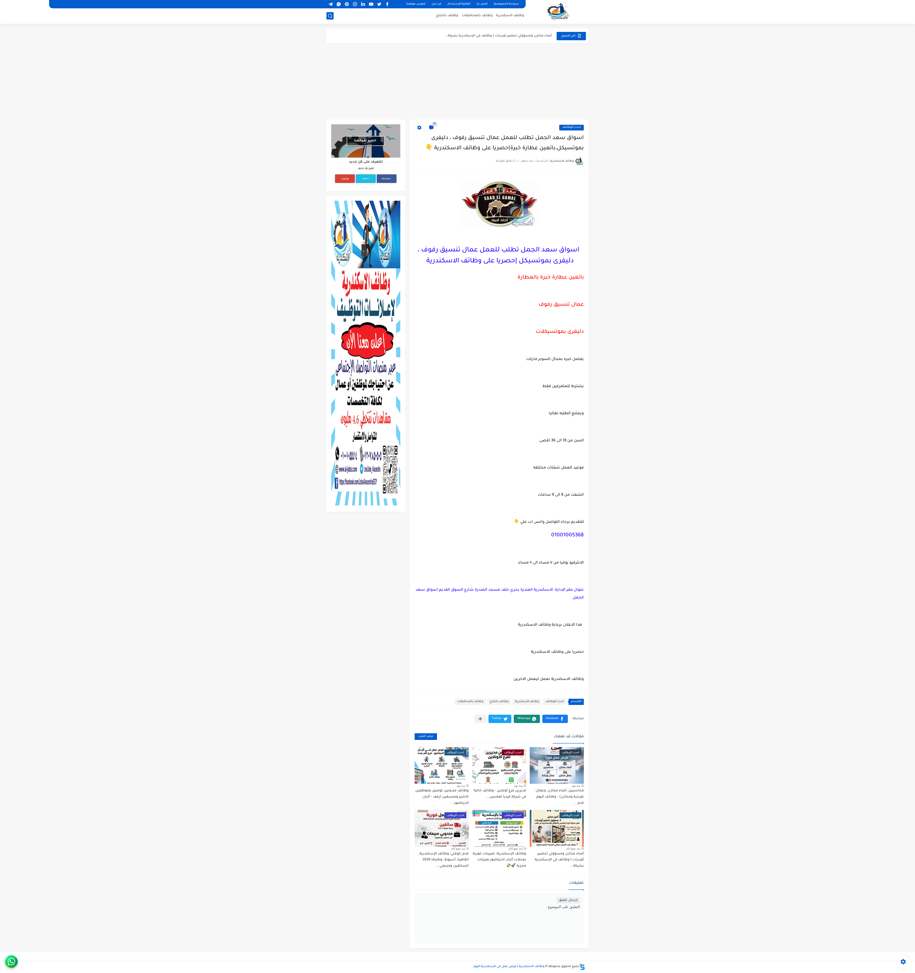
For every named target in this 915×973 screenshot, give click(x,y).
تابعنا (365, 178)
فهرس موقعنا (415, 4)
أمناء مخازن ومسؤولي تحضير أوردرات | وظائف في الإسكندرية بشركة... (498, 32)
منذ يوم (576, 785)
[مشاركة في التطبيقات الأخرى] (480, 719)
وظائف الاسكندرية (510, 15)
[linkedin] (363, 4)
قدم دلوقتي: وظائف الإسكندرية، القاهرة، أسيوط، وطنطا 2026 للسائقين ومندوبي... (444, 860)
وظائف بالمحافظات (477, 15)
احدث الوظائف (571, 127)
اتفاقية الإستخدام (458, 4)
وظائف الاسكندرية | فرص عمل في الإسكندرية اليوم (508, 966)
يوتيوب (345, 178)
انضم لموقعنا (365, 141)
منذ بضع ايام (573, 848)
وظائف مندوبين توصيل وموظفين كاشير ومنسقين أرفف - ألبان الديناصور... (442, 797)
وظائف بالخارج (447, 15)
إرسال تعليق (568, 900)
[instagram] (355, 4)
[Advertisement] (457, 81)
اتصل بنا (482, 4)
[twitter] (379, 4)
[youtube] (371, 4)
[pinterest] (347, 4)
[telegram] (330, 4)
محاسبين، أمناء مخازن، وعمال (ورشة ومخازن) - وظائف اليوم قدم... (560, 797)
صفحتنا (386, 178)
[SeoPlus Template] (582, 966)
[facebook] (387, 4)
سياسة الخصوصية (506, 4)
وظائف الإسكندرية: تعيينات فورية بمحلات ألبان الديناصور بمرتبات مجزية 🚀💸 (499, 860)
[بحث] (330, 16)
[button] (555, 719)
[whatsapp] (338, 4)
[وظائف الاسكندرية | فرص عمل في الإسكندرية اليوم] (559, 11)
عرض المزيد (425, 736)
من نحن (436, 4)
